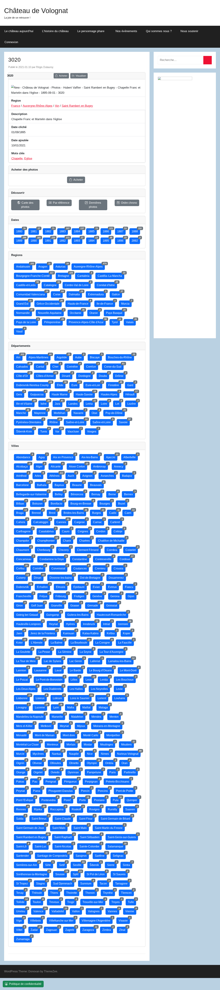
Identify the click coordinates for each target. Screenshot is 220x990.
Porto (83, 799)
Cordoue (126, 558)
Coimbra (113, 549)
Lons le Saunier (81, 697)
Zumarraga (24, 938)
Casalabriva (47, 530)
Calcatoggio (41, 521)
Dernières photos (95, 204)
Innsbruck (90, 623)
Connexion (11, 42)
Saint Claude (64, 817)
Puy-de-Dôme (115, 412)
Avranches (108, 475)
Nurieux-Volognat (129, 753)
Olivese (38, 762)
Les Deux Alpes (27, 688)
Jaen (20, 632)
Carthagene (24, 530)
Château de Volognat (36, 10)
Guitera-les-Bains (79, 614)
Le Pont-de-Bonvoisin (50, 678)
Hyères (71, 623)
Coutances (81, 567)
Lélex (75, 678)
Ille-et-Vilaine (25, 403)
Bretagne (64, 275)
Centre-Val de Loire (78, 284)
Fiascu (130, 586)
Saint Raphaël (64, 836)
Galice (117, 293)
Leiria (90, 403)
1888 (136, 230)
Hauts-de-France (79, 302)
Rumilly (113, 808)
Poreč (68, 799)
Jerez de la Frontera (43, 632)
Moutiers (127, 743)
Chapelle (17, 158)
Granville (57, 604)
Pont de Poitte (125, 790)
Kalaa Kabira (91, 632)
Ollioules (56, 762)
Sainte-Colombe (90, 845)
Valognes (95, 910)
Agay (42, 456)
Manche (22, 412)
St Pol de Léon (97, 873)
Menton (115, 716)
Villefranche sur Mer (62, 919)
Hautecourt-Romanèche (112, 614)
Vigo (20, 919)
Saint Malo (60, 827)
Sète (49, 864)
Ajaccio (111, 456)
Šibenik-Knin (25, 430)
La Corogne (103, 641)
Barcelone (23, 484)
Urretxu (21, 910)
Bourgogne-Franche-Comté (34, 275)
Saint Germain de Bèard (116, 817)
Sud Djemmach (63, 882)
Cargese (80, 521)
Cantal (41, 365)
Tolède (21, 901)
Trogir (71, 901)
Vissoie (124, 919)
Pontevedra (49, 799)
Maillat (87, 706)
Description (19, 114)
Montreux (53, 743)
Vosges (92, 430)
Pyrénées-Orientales (29, 421)
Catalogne (51, 284)
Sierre (112, 864)
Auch (72, 475)
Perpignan (92, 780)
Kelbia (112, 632)
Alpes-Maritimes (40, 356)
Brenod (37, 512)
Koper (128, 632)
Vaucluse (74, 430)
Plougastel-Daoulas (61, 790)
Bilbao (21, 502)
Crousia (119, 567)
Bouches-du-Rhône (121, 356)
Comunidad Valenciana (31, 293)
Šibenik (95, 864)
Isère (45, 403)
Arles (39, 475)
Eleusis (61, 586)
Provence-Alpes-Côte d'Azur (87, 321)
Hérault (131, 393)
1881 (35, 230)
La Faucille (126, 641)
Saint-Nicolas (64, 845)
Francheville (25, 595)
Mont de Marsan (46, 734)
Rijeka (39, 808)
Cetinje (119, 530)
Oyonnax (74, 771)
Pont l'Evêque (25, 799)
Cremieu (101, 567)
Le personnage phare (90, 31)
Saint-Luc (42, 845)
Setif (63, 864)
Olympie (93, 762)
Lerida (105, 678)
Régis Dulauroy (44, 67)
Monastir (22, 734)
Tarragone (122, 882)
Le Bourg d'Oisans (101, 669)
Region (16, 100)
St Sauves (120, 873)
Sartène (101, 855)
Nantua (57, 753)
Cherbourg (44, 549)
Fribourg (62, 595)
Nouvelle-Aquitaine (51, 312)
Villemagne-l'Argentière (97, 919)
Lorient (103, 697)
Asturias (62, 265)
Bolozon (38, 502)
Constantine (80, 558)
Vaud (20, 330)
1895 (107, 240)
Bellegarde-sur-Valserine (32, 493)
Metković (47, 725)
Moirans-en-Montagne (107, 725)
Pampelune (95, 771)
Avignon (88, 475)
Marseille (58, 716)
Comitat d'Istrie (107, 284)
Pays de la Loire (27, 321)
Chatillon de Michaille (112, 539)
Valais (131, 321)
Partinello (131, 771)
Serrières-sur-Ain (27, 864)
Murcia (126, 302)
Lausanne (41, 669)
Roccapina (58, 808)
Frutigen (80, 595)
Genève (98, 595)
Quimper (133, 799)
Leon (90, 678)
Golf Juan (38, 604)
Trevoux (55, 901)
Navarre (80, 412)
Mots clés (17, 153)
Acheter (63, 75)
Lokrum (58, 697)
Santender (23, 855)
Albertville (130, 456)
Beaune (78, 484)
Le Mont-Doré (129, 669)
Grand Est (23, 302)
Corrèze (92, 365)
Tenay (21, 892)
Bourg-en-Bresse (82, 502)
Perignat (52, 780)
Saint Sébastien (91, 836)
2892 (136, 240)
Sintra (127, 864)
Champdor (23, 539)
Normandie (24, 312)
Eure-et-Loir (94, 384)
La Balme (58, 641)
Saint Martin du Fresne (110, 827)
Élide (61, 384)
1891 (49, 240)
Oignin (21, 762)
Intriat (107, 623)
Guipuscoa (38, 393)
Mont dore (70, 734)
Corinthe (39, 567)
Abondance (24, 456)
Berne (113, 493)
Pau (36, 780)
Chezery (64, 549)
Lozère (132, 403)
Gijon (132, 595)
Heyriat (54, 623)
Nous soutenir (189, 31)
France (15, 105)
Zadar (35, 929)
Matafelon (78, 716)
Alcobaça (23, 465)
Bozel (122, 502)
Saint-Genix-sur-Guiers (123, 836)
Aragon (44, 265)
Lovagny (22, 706)
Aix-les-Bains (90, 456)
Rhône (55, 421)
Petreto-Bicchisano (118, 780)
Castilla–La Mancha (111, 275)
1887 (121, 230)
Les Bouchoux (126, 678)
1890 (35, 240)
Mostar (89, 743)
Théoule (38, 892)
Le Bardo (76, 669)
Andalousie (24, 265)
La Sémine (66, 651)
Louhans (120, 697)
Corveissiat (59, 567)
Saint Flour (87, 817)
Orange (22, 771)
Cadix (114, 512)
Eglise (28, 158)
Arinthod (22, 475)
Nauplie (75, 753)
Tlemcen (127, 892)
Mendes (97, 716)
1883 (63, 230)
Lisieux (41, 697)
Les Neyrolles (100, 688)
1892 (63, 240)
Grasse (75, 604)
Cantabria (84, 275)
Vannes (113, 910)
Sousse (61, 873)
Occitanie (77, 312)
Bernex (129, 493)
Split (77, 873)
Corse (58, 293)
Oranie (95, 312)
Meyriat (65, 725)
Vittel (20, 929)
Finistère (114, 384)
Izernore (124, 623)
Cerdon (102, 530)
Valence (39, 910)
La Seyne (87, 651)
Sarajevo (82, 855)
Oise (96, 412)
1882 (49, 230)
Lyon (57, 706)
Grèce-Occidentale (49, 302)
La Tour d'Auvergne (113, 651)
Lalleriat (96, 660)
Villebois (36, 919)
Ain (57, 105)
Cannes (62, 521)
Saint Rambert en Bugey (77, 105)
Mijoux (82, 725)
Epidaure (80, 586)
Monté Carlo (91, 734)
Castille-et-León (27, 284)
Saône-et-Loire (76, 421)
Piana (37, 790)
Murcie (21, 753)
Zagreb (70, 929)
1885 (92, 230)
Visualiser (81, 75)
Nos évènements (126, 31)
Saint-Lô (22, 845)
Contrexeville (104, 558)
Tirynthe (109, 892)
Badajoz (128, 475)
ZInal (123, 929)
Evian (97, 586)
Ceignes (84, 530)
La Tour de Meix (27, 660)
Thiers (55, 892)
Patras (21, 780)
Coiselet (131, 549)
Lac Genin (76, 660)
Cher (56, 365)
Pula (117, 799)
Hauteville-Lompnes (29, 623)
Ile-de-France (106, 302)
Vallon (77, 910)
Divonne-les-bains (62, 577)
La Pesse (45, 651)
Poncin (86, 790)
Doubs (104, 375)
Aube (79, 356)
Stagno (41, 882)
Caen (129, 512)
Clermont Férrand (89, 549)
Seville (78, 864)
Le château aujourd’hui (18, 31)
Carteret (116, 521)
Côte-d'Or (23, 375)
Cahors (21, 521)
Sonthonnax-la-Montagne (32, 873)
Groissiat (112, 604)
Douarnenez (117, 577)
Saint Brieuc (40, 817)
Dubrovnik (23, 586)
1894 (92, 240)
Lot (118, 403)
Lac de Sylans (53, 660)
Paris (113, 771)
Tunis (44, 430)
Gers (20, 393)
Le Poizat (23, 678)
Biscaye (96, 356)
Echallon (43, 586)
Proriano (100, 799)
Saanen (131, 808)
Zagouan (52, 929)
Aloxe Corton (78, 465)
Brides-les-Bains (75, 512)
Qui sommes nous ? (159, 31)
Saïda (21, 817)
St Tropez (23, 882)
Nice (91, 753)
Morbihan (61, 412)
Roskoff (77, 808)
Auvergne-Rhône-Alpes (37, 105)
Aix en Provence (64, 456)
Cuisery (22, 577)
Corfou (21, 567)
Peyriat (21, 790)
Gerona (116, 595)
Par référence (61, 202)
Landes (74, 403)
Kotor (20, 641)
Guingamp (53, 614)
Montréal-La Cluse (28, 743)
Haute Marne (61, 393)
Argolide (63, 356)
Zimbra (107, 929)
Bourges (106, 502)
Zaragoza (89, 929)
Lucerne (41, 706)
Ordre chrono (129, 202)
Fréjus (45, 595)
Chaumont (23, 549)
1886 (107, 230)
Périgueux (71, 780)
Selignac (119, 855)
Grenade (93, 604)
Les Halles (77, 688)
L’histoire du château (55, 31)
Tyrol (116, 321)
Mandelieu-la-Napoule (31, 716)
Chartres (85, 539)
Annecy (119, 465)
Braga (21, 512)
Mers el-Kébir (25, 725)
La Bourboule (80, 641)
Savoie (124, 421)
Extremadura (97, 293)
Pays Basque (115, 312)
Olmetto (75, 762)
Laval (59, 669)
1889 (20, 240)
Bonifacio (57, 502)
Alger (40, 465)
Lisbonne (23, 697)
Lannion (22, 669)
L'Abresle (38, 641)
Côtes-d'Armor (46, 375)
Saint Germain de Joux (31, 827)
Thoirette (72, 892)
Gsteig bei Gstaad (28, 614)
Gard (131, 384)
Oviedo (56, 771)
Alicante (57, 465)
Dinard (67, 375)
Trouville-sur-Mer (93, 901)
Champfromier (47, 539)
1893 (78, 240)
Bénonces (78, 493)
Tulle (132, 901)
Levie (120, 688)
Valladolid (59, 910)
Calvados (23, 365)
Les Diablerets (54, 688)
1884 (78, 230)
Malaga (104, 706)
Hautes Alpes (110, 393)
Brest (53, 512)
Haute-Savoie (85, 393)
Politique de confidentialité (25, 983)
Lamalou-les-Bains (121, 660)
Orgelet (39, 771)
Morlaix (72, 743)
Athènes (55, 475)
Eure (76, 384)
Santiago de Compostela (53, 855)
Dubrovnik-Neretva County (33, 384)
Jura (58, 403)
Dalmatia (75, 293)
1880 (20, 230)
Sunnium (87, 882)
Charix (68, 539)
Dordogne (85, 375)
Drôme (120, 375)
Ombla (110, 762)
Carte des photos (27, 204)
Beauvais (97, 484)
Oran (126, 762)
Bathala (43, 484)
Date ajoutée (19, 140)
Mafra (71, 706)
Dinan (38, 577)
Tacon (104, 882)
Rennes (22, 808)
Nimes (106, 753)
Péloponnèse (53, 321)
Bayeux (60, 484)
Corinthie (73, 365)
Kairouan (69, 632)
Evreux (113, 586)
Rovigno (95, 808)
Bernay (96, 493)
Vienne (130, 910)
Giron (20, 604)
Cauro (67, 530)
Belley (60, 493)
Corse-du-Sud (114, 365)
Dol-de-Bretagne (91, 577)
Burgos (97, 512)
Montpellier (114, 734)
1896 (121, 240)
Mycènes (39, 753)
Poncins (104, 790)
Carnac (98, 521)
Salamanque (116, 845)
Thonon (91, 892)
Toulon (38, 901)
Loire (105, 403)
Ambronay (100, 465)
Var (58, 430)
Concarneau (25, 558)
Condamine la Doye (53, 558)
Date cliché (18, 127)
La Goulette (24, 651)
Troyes (116, 901)
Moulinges (107, 743)
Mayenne (41, 412)
